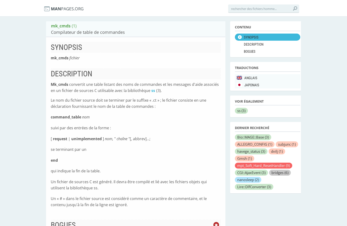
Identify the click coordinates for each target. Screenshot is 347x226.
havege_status (251, 151)
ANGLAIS (250, 78)
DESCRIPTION (253, 44)
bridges (279, 172)
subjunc (287, 144)
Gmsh (244, 158)
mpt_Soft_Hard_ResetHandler (263, 165)
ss (153, 90)
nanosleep (248, 179)
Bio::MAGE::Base (253, 137)
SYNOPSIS (251, 37)
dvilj (277, 151)
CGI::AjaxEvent (251, 172)
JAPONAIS (251, 85)
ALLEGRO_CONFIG (254, 144)
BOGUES (249, 51)
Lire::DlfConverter (254, 186)
